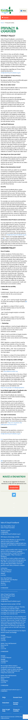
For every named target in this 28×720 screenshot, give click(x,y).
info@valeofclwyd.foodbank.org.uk (10, 73)
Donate (6, 17)
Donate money (15, 703)
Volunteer (5, 703)
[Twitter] (14, 495)
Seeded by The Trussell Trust (18, 2)
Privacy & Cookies (16, 710)
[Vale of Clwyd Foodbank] (7, 13)
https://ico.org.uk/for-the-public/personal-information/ (11, 423)
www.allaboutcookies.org (10, 371)
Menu (24, 11)
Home (2, 22)
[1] (4, 238)
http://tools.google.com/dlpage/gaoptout (12, 387)
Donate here (14, 487)
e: (10, 689)
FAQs (4, 697)
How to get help (6, 710)
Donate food (17, 697)
